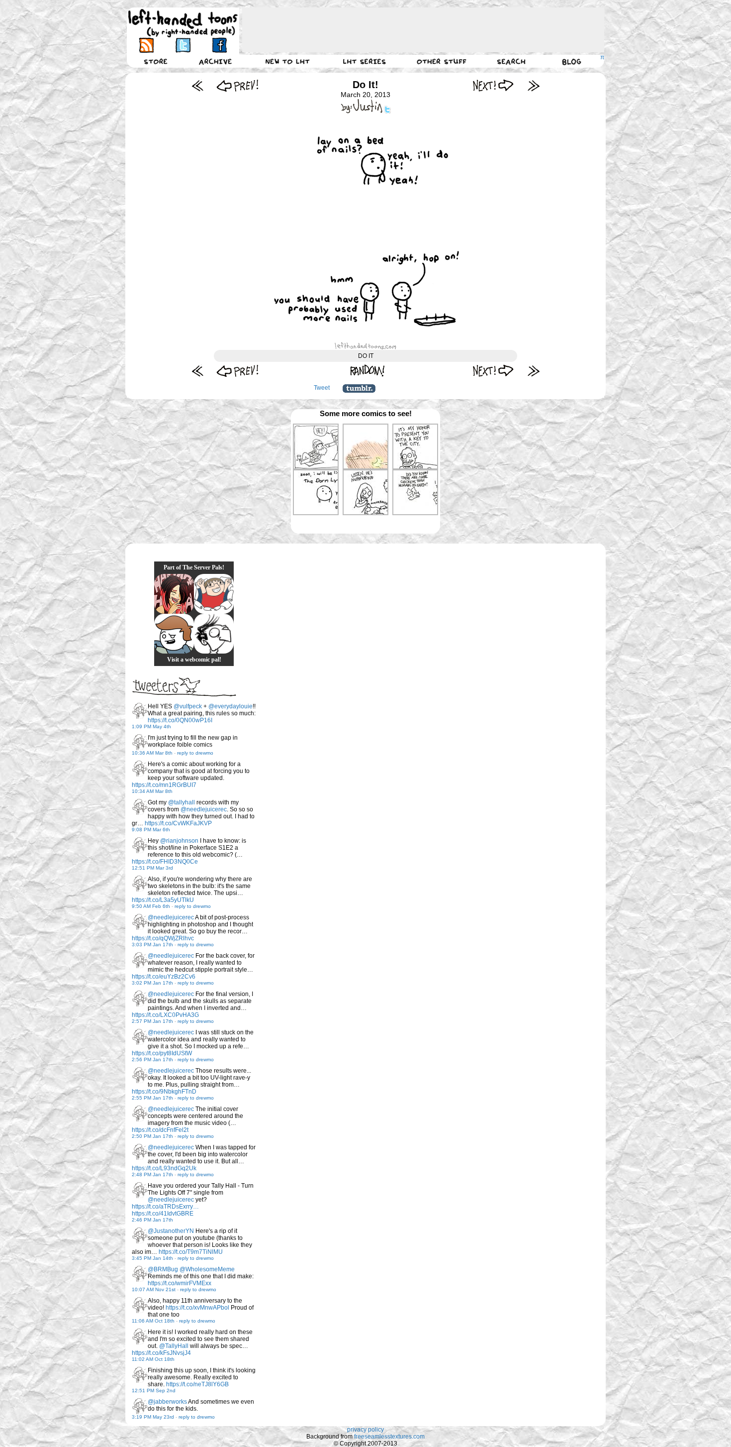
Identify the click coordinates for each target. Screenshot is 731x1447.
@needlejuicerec (204, 809)
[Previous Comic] (237, 85)
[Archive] (215, 61)
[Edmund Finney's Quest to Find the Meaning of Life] (214, 634)
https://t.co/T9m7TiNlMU (191, 1251)
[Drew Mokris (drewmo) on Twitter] (140, 711)
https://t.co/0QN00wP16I (180, 720)
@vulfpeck (188, 706)
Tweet (322, 387)
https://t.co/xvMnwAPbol (197, 1307)
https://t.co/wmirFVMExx (179, 1283)
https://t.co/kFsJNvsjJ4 (161, 1352)
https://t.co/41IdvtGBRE (162, 1213)
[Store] (155, 61)
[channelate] (174, 634)
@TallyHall (173, 1345)
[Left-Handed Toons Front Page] (183, 23)
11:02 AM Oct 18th (153, 1359)
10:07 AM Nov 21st (154, 1289)
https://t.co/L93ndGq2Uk (164, 1168)
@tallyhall (181, 802)
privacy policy (365, 1429)
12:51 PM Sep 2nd (154, 1390)
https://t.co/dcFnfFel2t (160, 1129)
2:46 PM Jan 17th (152, 1220)
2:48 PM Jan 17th (152, 1174)
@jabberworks (167, 1401)
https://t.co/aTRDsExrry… (165, 1206)
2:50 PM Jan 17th (152, 1136)
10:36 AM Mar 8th (152, 753)
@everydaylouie (230, 706)
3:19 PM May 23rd (153, 1417)
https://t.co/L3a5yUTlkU (163, 899)
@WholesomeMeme (207, 1269)
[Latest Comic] (533, 85)
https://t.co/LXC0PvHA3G (165, 1014)
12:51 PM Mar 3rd (152, 868)
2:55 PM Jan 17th (152, 1098)
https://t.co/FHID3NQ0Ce (165, 861)
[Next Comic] (493, 85)
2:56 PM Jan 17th (152, 1059)
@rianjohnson (179, 840)
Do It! (365, 84)
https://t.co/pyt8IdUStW (162, 1053)
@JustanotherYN (171, 1230)
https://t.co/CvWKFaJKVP (178, 823)
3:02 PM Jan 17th (152, 983)
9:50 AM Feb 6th (151, 906)
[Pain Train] (214, 594)
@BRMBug (163, 1269)
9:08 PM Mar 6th (151, 829)
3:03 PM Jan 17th (152, 944)
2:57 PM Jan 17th (152, 1021)
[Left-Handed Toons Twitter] (182, 45)
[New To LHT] (287, 61)
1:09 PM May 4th (151, 726)
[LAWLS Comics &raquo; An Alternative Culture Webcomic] (174, 594)
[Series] (364, 61)
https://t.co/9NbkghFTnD (164, 1091)
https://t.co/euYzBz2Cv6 (163, 976)
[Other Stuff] (441, 61)
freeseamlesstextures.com (389, 1436)
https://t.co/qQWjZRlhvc (163, 938)
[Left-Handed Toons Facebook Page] (219, 45)
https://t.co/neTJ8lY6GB (197, 1384)
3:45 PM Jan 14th (152, 1258)
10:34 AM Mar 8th (152, 791)
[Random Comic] (367, 370)
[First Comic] (197, 85)
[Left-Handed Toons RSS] (146, 45)
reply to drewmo (195, 753)
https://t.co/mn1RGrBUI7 (164, 784)
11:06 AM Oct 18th (153, 1321)
